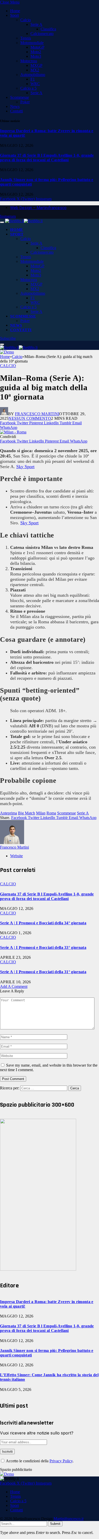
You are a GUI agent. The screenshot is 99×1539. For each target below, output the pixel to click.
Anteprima (8, 813)
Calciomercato (42, 33)
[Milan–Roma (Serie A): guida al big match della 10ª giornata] (13, 432)
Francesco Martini (37, 414)
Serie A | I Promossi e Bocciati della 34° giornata (43, 923)
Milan (40, 813)
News (15, 106)
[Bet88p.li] (24, 221)
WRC (35, 84)
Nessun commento (29, 418)
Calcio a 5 (28, 88)
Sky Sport (25, 466)
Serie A (36, 24)
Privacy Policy (61, 1461)
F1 (32, 79)
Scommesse (19, 97)
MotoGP (37, 47)
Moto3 (35, 56)
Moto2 (35, 52)
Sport (14, 15)
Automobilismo (32, 74)
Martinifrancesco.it (69, 1518)
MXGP (36, 65)
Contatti (16, 111)
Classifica (48, 29)
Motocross (28, 61)
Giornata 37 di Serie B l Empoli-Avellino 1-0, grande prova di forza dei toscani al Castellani (47, 157)
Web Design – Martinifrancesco (38, 207)
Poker (25, 102)
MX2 (34, 70)
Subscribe (8, 338)
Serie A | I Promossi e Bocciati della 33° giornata (43, 947)
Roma (51, 813)
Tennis (25, 38)
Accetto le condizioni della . (39, 1461)
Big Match (26, 813)
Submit (55, 1524)
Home (15, 11)
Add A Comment (13, 986)
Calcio (25, 20)
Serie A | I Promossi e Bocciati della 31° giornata (43, 972)
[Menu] (2, 222)
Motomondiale (32, 43)
